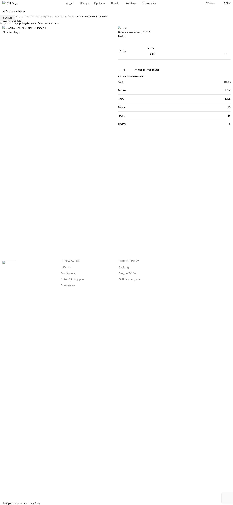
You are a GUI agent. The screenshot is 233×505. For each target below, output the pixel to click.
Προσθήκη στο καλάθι (147, 70)
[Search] (219, 3)
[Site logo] (9, 3)
